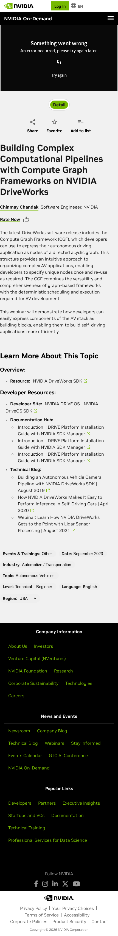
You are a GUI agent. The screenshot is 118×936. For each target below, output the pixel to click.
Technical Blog (23, 743)
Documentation (67, 815)
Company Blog (52, 730)
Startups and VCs (26, 815)
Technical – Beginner (33, 587)
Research (63, 671)
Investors (43, 646)
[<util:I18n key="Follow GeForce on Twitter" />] (65, 883)
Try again (59, 75)
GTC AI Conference (68, 755)
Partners (47, 803)
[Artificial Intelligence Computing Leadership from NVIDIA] (19, 6)
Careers (16, 695)
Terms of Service (42, 915)
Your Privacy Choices (73, 908)
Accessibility (76, 915)
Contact (99, 921)
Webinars (54, 743)
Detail (59, 104)
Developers (19, 803)
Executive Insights (81, 803)
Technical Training (26, 827)
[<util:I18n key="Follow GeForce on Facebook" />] (36, 883)
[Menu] (110, 18)
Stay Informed (86, 743)
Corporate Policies (28, 921)
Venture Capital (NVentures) (37, 658)
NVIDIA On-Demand (29, 768)
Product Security (69, 921)
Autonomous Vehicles (35, 576)
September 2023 (88, 554)
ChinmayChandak (19, 207)
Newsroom (19, 730)
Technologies (78, 683)
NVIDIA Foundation (27, 671)
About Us (17, 646)
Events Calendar (25, 755)
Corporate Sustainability (33, 683)
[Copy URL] (59, 62)
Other (47, 554)
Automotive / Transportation (46, 565)
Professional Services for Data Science (47, 840)
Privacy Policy (33, 908)
